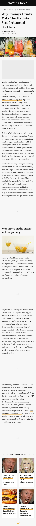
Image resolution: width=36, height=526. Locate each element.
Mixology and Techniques (19, 10)
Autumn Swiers (9, 31)
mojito (21, 399)
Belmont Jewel (10, 401)
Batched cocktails (9, 82)
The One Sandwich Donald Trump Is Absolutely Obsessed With (26, 511)
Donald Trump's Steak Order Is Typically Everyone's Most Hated (8, 479)
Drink (4, 10)
